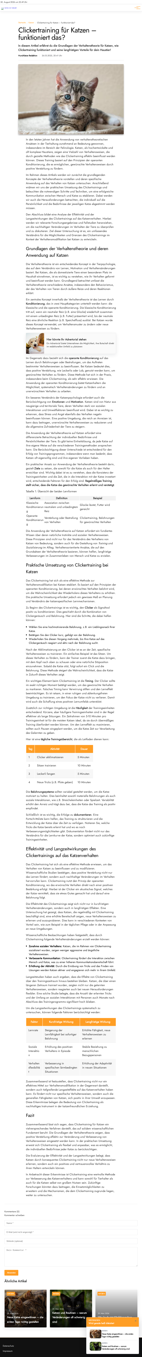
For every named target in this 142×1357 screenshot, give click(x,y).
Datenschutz (8, 1345)
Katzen (31, 22)
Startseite (22, 22)
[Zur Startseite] (9, 7)
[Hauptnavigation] (136, 7)
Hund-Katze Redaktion (27, 55)
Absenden (11, 1273)
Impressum (7, 1351)
